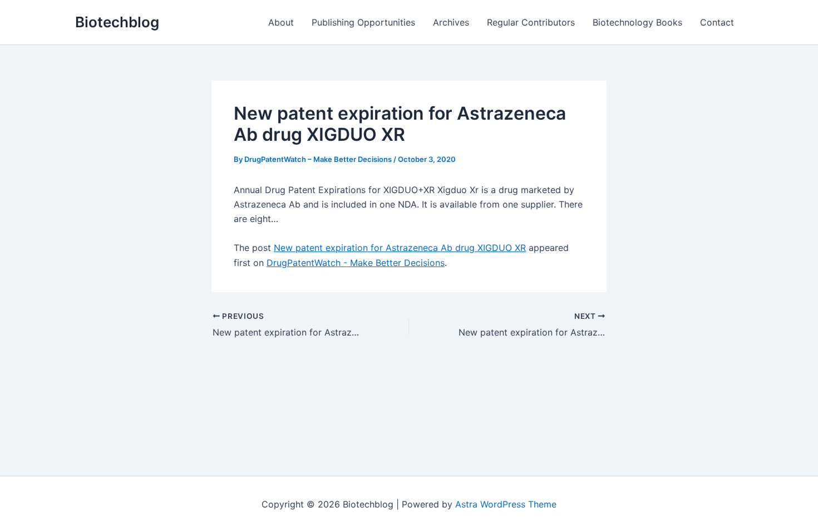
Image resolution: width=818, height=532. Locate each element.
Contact (717, 22)
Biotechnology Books (637, 22)
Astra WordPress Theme (505, 504)
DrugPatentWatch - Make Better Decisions (356, 262)
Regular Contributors (531, 22)
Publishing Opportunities (363, 22)
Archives (451, 22)
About (281, 22)
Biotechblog (117, 22)
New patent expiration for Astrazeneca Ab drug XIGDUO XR (400, 247)
